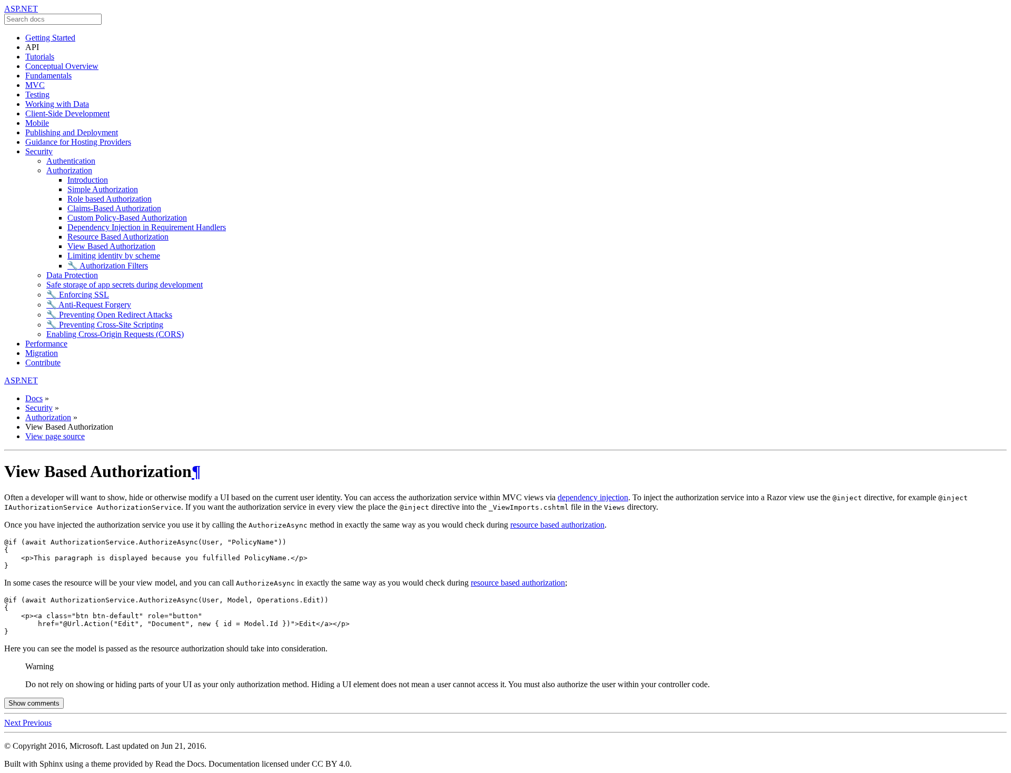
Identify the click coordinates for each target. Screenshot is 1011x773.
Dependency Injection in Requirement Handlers (146, 227)
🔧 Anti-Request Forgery (88, 304)
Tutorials (39, 56)
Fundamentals (48, 75)
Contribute (43, 362)
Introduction (87, 179)
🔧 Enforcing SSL (77, 294)
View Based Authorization (111, 246)
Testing (37, 94)
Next (13, 722)
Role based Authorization (109, 198)
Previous (37, 722)
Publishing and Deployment (71, 132)
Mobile (37, 122)
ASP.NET (21, 8)
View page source (55, 436)
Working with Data (57, 104)
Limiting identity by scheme (113, 255)
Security (39, 151)
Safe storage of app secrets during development (124, 284)
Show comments (34, 703)
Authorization (69, 170)
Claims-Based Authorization (114, 208)
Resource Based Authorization (117, 236)
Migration (41, 353)
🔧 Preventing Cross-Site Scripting (104, 324)
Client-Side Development (67, 113)
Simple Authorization (102, 189)
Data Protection (72, 275)
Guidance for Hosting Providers (78, 141)
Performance (46, 343)
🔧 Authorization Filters (107, 265)
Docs (34, 398)
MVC (35, 85)
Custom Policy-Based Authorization (127, 217)
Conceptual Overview (61, 66)
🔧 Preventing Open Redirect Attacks (109, 314)
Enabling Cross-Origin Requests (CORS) (115, 334)
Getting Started (50, 37)
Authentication (70, 160)
